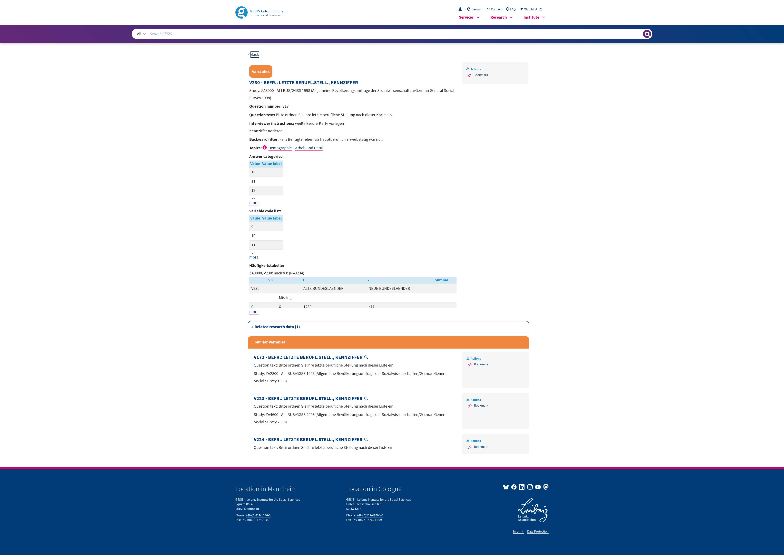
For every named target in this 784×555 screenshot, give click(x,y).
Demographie (280, 148)
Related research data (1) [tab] (277, 327)
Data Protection (538, 531)
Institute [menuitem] (531, 17)
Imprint (518, 531)
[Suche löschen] (639, 33)
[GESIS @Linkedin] (522, 486)
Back (255, 54)
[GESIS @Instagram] (530, 486)
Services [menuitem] (466, 17)
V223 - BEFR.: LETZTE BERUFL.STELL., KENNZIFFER (308, 398)
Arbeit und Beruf (309, 148)
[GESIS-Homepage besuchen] (259, 12)
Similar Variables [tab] (270, 342)
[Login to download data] (461, 9)
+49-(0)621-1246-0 (258, 515)
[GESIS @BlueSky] (506, 486)
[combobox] (392, 34)
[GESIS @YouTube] (538, 486)
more (253, 202)
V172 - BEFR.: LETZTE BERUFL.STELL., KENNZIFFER (308, 357)
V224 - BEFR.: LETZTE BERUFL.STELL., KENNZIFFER (308, 439)
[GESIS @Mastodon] (545, 486)
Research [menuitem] (498, 17)
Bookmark (481, 75)
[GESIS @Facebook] (514, 486)
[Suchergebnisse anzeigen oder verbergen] (647, 34)
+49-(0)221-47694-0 (370, 515)
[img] (265, 147)
